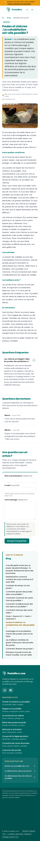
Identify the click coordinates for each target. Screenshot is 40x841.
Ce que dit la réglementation (15, 736)
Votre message (16, 500)
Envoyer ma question (17, 541)
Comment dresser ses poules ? (20, 648)
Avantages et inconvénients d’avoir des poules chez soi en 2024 (19, 634)
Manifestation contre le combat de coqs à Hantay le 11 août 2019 (19, 579)
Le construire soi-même (13, 715)
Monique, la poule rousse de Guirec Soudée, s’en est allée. (19, 653)
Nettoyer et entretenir (12, 729)
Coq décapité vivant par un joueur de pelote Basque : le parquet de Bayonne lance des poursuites (19, 569)
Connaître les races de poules (15, 743)
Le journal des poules (11, 750)
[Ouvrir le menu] (32, 9)
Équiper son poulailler (11, 709)
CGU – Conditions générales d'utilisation (17, 834)
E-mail (12, 485)
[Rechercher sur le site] (27, 9)
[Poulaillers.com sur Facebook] (10, 690)
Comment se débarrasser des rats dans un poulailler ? (19, 605)
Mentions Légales (29, 831)
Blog (9, 18)
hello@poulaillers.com (10, 837)
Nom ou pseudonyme (18, 476)
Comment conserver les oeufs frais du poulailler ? (19, 599)
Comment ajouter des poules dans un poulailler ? (19, 593)
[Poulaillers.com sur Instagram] (4, 690)
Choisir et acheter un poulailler (16, 702)
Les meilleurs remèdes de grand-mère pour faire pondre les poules (19, 642)
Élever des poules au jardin (14, 722)
